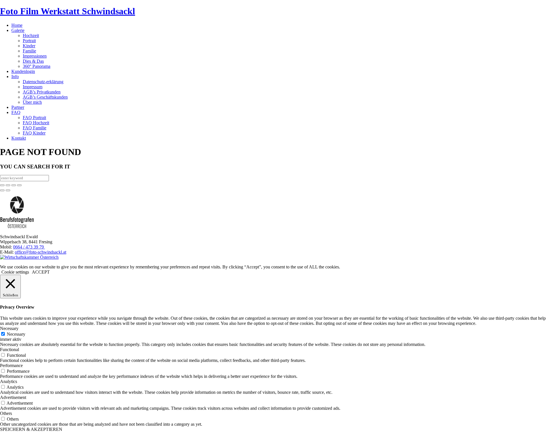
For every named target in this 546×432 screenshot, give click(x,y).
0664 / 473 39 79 (29, 246)
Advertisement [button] (13, 397)
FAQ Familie (34, 127)
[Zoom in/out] (19, 185)
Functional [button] (9, 349)
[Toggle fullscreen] (13, 185)
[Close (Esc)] (2, 185)
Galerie (17, 30)
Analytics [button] (8, 381)
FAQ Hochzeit (36, 122)
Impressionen (35, 56)
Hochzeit (31, 35)
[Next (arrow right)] (8, 190)
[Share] (8, 185)
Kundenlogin (23, 71)
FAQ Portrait (34, 117)
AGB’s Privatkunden (42, 91)
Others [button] (6, 413)
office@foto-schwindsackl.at (40, 252)
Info (15, 76)
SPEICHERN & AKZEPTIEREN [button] (31, 429)
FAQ (15, 112)
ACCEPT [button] (41, 272)
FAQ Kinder (34, 133)
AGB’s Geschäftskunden (45, 97)
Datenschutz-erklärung (43, 81)
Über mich (32, 102)
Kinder (29, 45)
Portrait (29, 40)
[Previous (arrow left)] (2, 190)
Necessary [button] (9, 328)
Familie (29, 50)
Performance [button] (11, 365)
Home (16, 25)
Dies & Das (33, 61)
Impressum (32, 86)
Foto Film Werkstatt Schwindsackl (67, 11)
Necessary (16, 334)
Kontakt (18, 138)
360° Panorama (36, 66)
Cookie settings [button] (15, 272)
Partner (17, 107)
